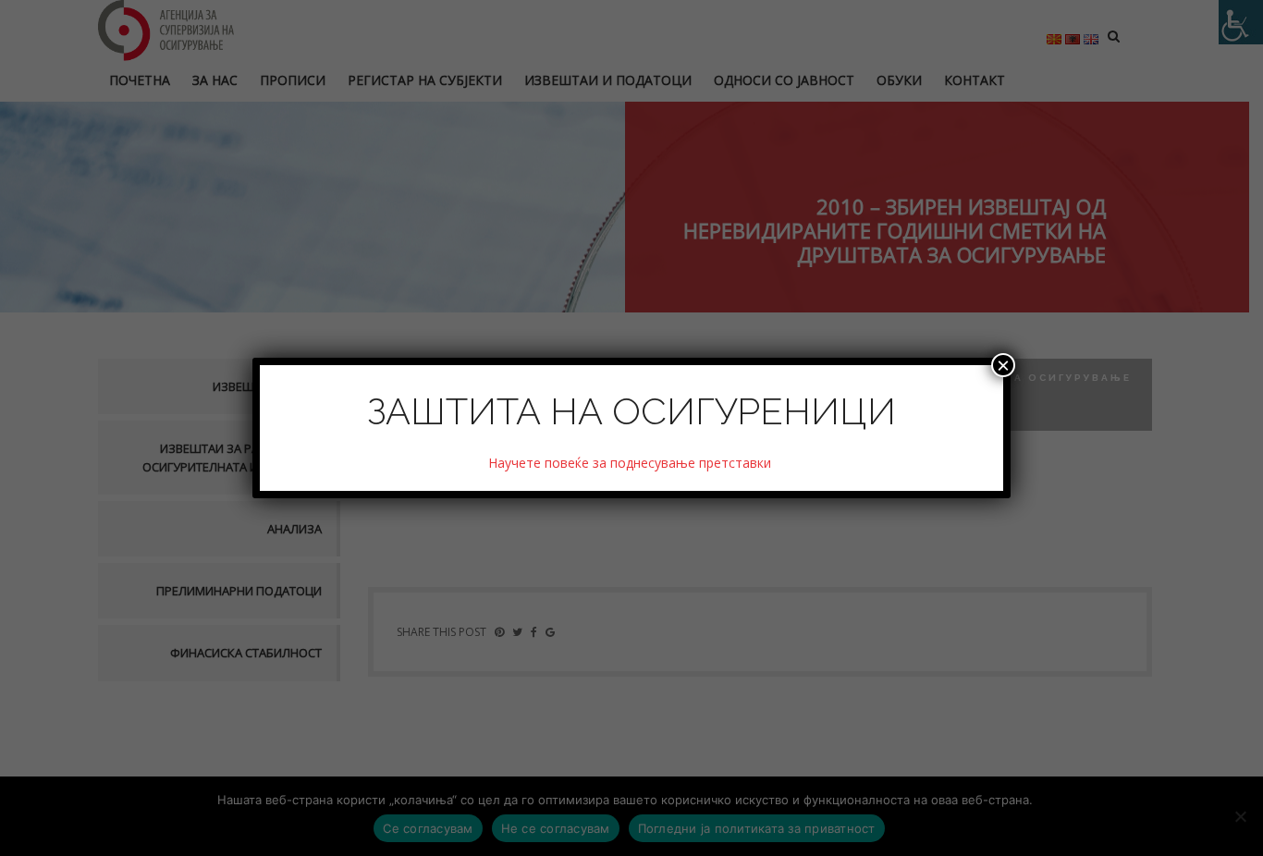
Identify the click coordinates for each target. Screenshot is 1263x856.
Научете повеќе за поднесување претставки (631, 462)
